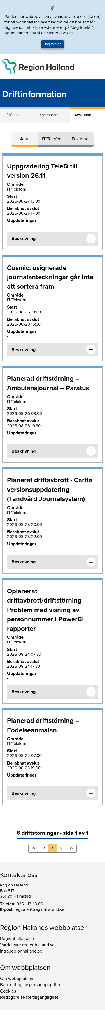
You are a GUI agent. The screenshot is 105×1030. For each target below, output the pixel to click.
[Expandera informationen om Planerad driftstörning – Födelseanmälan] (91, 793)
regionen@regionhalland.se (39, 909)
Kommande (48, 115)
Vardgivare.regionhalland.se (27, 945)
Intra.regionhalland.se (21, 951)
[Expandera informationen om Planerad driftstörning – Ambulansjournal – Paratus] (91, 451)
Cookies (8, 991)
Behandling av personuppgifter (30, 984)
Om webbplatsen (16, 978)
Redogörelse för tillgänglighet (29, 997)
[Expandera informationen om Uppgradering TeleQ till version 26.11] (91, 238)
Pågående (12, 115)
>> (71, 848)
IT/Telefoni (52, 139)
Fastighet (81, 139)
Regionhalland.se (17, 938)
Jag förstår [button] (52, 44)
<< (33, 848)
